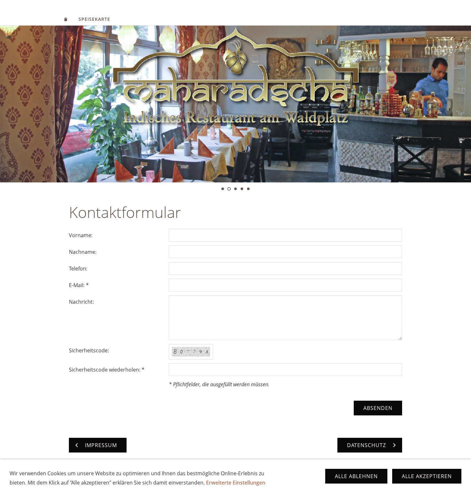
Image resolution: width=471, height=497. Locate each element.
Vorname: (81, 235)
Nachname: (82, 251)
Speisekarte (94, 19)
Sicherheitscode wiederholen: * (107, 369)
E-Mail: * (79, 285)
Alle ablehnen (356, 476)
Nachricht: (81, 301)
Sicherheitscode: (89, 350)
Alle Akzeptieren (427, 476)
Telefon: (78, 268)
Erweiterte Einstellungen (235, 482)
